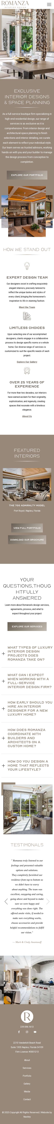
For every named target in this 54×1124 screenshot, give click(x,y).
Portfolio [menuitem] (27, 1076)
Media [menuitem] (27, 1091)
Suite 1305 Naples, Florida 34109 (27, 1047)
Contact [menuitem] (27, 1099)
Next (50, 44)
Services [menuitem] (27, 1068)
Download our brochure (27, 539)
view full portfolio (27, 528)
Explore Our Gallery (27, 362)
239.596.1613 (27, 1026)
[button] (48, 213)
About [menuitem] (27, 1060)
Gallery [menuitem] (27, 1083)
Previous (3, 44)
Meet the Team (27, 307)
